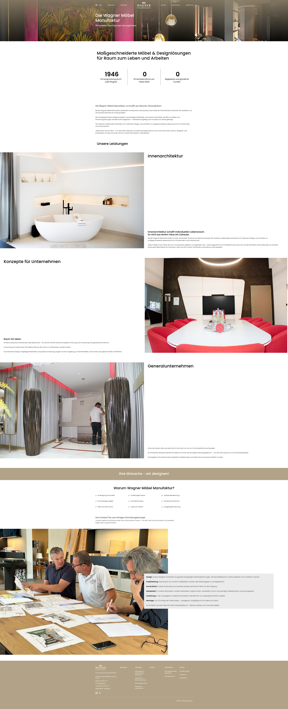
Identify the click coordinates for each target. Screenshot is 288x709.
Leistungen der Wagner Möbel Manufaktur (139, 673)
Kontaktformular (184, 671)
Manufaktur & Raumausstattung (140, 679)
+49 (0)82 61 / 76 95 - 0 (102, 686)
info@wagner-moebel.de (102, 688)
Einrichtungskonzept (141, 683)
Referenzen (123, 667)
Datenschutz (183, 678)
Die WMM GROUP (170, 676)
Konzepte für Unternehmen (139, 687)
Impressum (183, 674)
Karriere (152, 667)
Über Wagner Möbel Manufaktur (171, 672)
